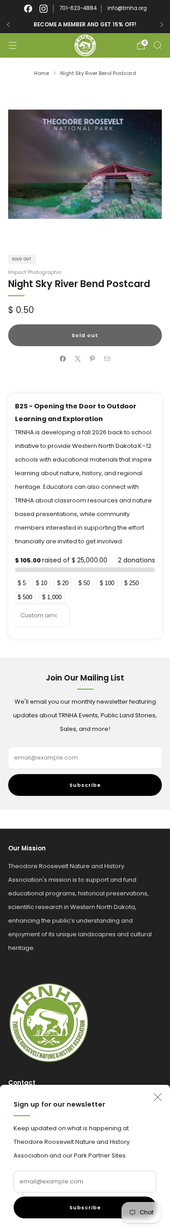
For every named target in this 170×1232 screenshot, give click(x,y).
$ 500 (25, 597)
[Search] (157, 45)
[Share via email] (107, 358)
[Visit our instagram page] (43, 8)
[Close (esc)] (158, 1097)
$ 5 (22, 583)
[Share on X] (78, 358)
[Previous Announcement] (8, 24)
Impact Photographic (35, 272)
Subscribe (85, 1207)
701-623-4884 (78, 8)
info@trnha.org (127, 8)
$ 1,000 (52, 597)
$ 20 (62, 583)
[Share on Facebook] (63, 358)
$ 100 (107, 583)
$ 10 (41, 583)
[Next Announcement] (161, 24)
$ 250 (131, 583)
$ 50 (84, 583)
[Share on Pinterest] (92, 358)
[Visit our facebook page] (28, 8)
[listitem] (90, 24)
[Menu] (12, 45)
